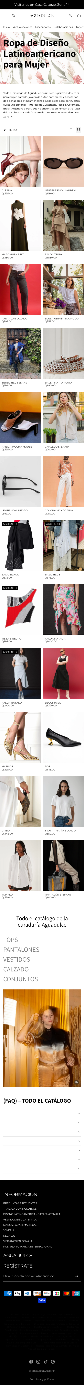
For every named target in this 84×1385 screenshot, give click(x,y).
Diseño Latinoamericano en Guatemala (32, 1214)
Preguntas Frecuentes (20, 1203)
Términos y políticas (42, 1379)
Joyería (8, 1230)
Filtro (12, 129)
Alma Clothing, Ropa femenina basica (28, 1333)
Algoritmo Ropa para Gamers (50, 1321)
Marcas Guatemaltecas (20, 1224)
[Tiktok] (45, 1361)
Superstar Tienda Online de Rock (37, 1336)
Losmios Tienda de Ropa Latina (37, 1317)
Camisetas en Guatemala (19, 1346)
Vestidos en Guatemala (20, 1219)
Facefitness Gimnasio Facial (48, 1327)
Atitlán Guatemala (19, 1314)
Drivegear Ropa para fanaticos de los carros (56, 1324)
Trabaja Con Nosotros (19, 1208)
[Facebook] (31, 1361)
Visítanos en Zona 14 (17, 1241)
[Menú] (4, 15)
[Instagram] (38, 1361)
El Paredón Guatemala (18, 1327)
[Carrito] (79, 15)
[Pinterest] (52, 1361)
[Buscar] (13, 15)
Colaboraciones (63, 26)
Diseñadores (43, 26)
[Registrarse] (76, 1276)
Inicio (6, 26)
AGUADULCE (46, 1371)
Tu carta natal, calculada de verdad (58, 1343)
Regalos (9, 1235)
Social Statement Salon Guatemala (60, 1330)
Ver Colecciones (22, 26)
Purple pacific (45, 1339)
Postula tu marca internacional (27, 1246)
